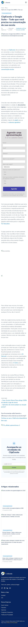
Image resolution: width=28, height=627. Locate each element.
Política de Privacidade (7, 615)
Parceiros (3, 607)
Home (2, 8)
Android (3, 595)
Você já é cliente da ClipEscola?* (11, 169)
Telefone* (5, 153)
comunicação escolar (7, 69)
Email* (4, 148)
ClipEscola (12, 50)
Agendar (14, 189)
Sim (5, 172)
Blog (6, 8)
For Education (5, 224)
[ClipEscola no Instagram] (4, 588)
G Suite (15, 363)
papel (16, 120)
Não (5, 174)
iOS (2, 598)
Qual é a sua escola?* (8, 159)
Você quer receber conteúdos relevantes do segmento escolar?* (13, 178)
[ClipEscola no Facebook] (2, 588)
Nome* (4, 142)
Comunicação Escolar (6, 13)
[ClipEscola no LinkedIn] (7, 588)
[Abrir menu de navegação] (26, 2)
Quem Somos (4, 605)
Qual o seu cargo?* (8, 164)
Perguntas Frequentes (7, 612)
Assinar (14, 467)
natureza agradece (14, 122)
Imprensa (3, 610)
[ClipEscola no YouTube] (10, 588)
